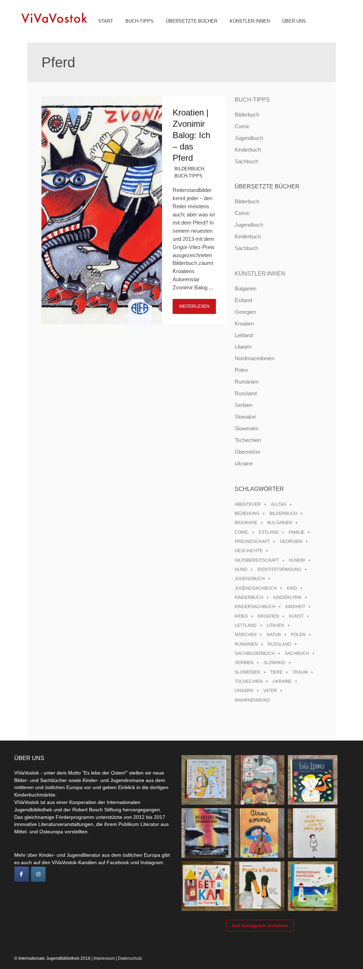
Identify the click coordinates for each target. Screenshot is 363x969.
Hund (241, 569)
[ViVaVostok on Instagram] (38, 874)
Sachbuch (246, 161)
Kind (292, 588)
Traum (300, 672)
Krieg (241, 616)
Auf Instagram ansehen (260, 925)
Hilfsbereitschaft (257, 560)
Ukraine (244, 463)
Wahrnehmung (252, 700)
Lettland (244, 335)
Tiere (276, 672)
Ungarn (244, 690)
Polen (241, 370)
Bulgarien (245, 288)
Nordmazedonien (254, 358)
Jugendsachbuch (256, 588)
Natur (274, 634)
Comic (242, 126)
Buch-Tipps (139, 21)
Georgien (245, 312)
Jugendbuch (249, 138)
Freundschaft (252, 541)
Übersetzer (248, 452)
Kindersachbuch (255, 606)
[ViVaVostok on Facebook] (21, 874)
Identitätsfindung (279, 569)
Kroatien (244, 324)
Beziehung (247, 513)
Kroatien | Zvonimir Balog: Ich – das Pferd (191, 135)
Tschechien (248, 440)
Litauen (243, 347)
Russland (246, 393)
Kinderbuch (248, 150)
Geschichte (249, 550)
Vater (270, 690)
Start (105, 21)
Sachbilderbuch (255, 653)
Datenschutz (130, 958)
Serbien (243, 405)
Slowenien (246, 428)
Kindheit (295, 606)
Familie (297, 532)
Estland (243, 300)
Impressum (104, 958)
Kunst (296, 616)
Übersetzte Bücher (191, 21)
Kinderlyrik (287, 597)
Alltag (278, 504)
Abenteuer (248, 504)
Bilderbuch (189, 168)
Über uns (294, 21)
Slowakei (245, 417)
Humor (297, 560)
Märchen (246, 634)
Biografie (246, 522)
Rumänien (246, 382)
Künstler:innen (250, 21)
